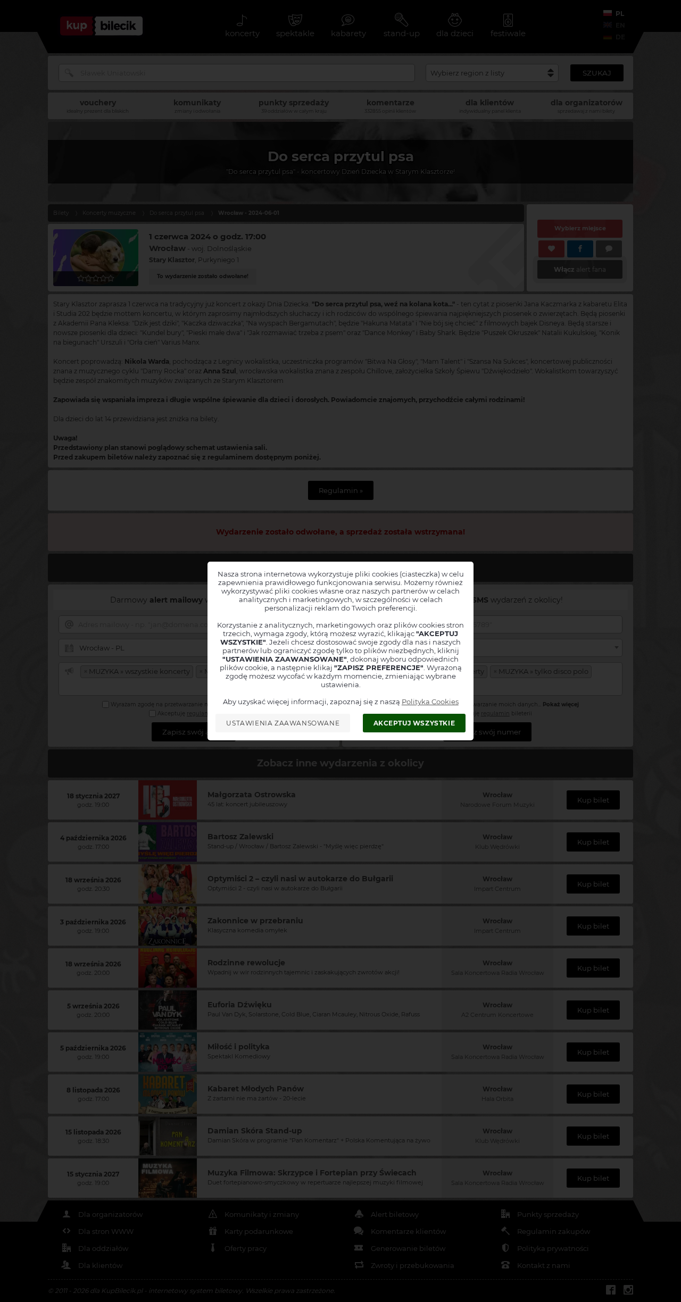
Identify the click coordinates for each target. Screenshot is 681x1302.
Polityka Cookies (430, 701)
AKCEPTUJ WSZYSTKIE (414, 723)
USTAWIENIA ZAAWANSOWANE (282, 723)
